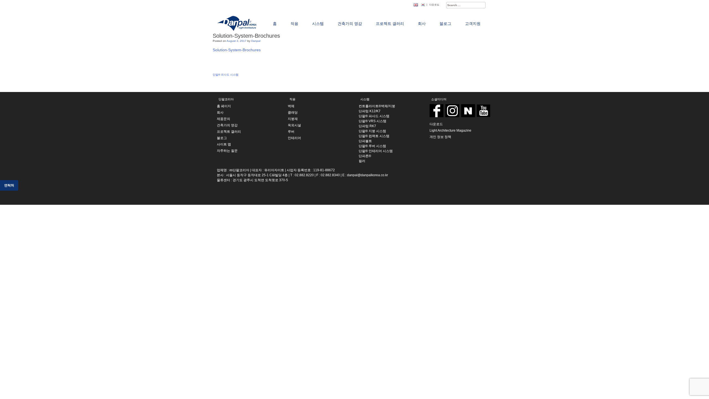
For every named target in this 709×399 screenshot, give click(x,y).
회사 (220, 112)
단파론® (365, 156)
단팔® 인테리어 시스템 (376, 151)
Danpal (255, 40)
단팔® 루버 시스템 (372, 146)
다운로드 (434, 4)
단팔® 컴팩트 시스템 (374, 136)
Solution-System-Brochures (237, 50)
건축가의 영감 (227, 125)
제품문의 (223, 119)
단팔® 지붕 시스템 (372, 131)
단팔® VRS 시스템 (372, 121)
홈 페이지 (224, 106)
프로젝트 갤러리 (229, 132)
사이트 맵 (224, 144)
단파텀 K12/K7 (370, 111)
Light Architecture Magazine (450, 130)
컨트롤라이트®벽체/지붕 (377, 106)
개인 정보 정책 (440, 137)
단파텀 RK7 (367, 126)
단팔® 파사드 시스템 (225, 74)
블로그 (222, 138)
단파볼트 (365, 141)
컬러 (362, 161)
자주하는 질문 (227, 151)
